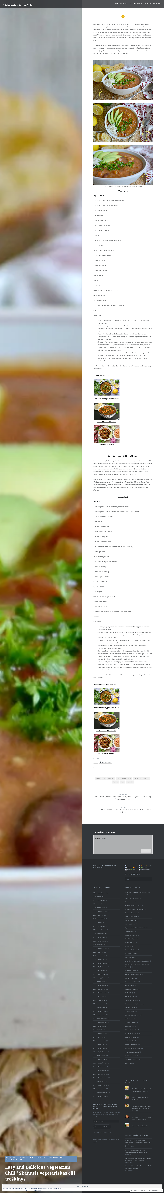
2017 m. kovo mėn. (99, 1081)
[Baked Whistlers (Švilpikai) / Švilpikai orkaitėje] (138, 1095)
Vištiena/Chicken (130, 1055)
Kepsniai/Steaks (130, 942)
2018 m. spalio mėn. (99, 1015)
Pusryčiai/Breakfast (131, 981)
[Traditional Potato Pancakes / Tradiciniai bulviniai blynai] (138, 1086)
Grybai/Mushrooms (131, 920)
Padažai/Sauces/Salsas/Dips (134, 974)
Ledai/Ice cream (130, 957)
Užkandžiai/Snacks (131, 1030)
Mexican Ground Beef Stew (107, 444)
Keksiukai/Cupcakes (131, 939)
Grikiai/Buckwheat (131, 916)
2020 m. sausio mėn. (99, 959)
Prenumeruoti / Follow (102, 1127)
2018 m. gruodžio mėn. (100, 1007)
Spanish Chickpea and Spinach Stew (106, 422)
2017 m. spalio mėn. (99, 1055)
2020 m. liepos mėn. (99, 937)
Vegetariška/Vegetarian (14, 1159)
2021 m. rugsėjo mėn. (99, 904)
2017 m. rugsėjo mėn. (99, 1059)
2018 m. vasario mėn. (99, 1041)
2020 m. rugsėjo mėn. (99, 930)
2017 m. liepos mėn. (99, 1067)
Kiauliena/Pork (129, 946)
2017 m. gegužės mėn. (100, 1074)
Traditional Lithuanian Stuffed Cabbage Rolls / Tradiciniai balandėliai (141, 1108)
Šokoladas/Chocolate (131, 1059)
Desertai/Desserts (131, 913)
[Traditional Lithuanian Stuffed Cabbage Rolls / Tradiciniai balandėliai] (138, 1103)
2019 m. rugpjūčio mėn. (100, 978)
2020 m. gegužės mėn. (100, 944)
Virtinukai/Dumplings (132, 1052)
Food (103, 778)
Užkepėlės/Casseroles (132, 1033)
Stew (122, 782)
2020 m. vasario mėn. (99, 956)
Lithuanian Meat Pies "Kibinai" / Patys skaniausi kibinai (142, 1118)
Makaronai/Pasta (130, 970)
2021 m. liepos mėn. (99, 907)
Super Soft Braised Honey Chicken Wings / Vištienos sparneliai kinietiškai (138, 1159)
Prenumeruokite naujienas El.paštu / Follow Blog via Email (105, 1106)
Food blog (111, 778)
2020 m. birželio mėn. (99, 941)
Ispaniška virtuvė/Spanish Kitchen (135, 927)
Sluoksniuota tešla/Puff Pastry (134, 1004)
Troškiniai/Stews (59, 1157)
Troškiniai (130, 782)
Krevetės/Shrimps (131, 950)
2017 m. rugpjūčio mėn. (100, 1063)
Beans (98, 778)
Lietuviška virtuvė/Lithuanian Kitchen (136, 961)
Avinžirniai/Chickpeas (132, 898)
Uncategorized (129, 1026)
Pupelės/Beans (47, 1157)
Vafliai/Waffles (129, 1041)
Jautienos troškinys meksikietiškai (106, 753)
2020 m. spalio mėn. (99, 926)
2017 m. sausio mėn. (99, 1089)
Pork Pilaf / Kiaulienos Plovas (141, 1126)
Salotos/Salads (129, 996)
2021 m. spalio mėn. (99, 900)
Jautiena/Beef (129, 931)
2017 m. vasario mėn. (99, 1085)
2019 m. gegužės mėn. (100, 989)
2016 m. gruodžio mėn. (100, 1092)
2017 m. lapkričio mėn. (100, 1052)
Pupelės (115, 782)
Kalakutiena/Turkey (131, 935)
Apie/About (137, 4)
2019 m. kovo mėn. (99, 996)
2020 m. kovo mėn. (99, 952)
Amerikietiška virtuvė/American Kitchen (137, 892)
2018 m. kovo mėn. (99, 1037)
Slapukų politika (37, 1190)
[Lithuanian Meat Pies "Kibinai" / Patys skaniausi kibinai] (138, 1114)
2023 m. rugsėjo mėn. (99, 893)
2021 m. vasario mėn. (99, 919)
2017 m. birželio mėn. (99, 1070)
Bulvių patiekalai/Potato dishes (134, 909)
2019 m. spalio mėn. (99, 970)
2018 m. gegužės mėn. (100, 1029)
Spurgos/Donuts (130, 1007)
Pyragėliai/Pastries (131, 989)
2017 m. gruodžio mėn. (100, 1048)
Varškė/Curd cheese (131, 1044)
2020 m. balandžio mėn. (100, 948)
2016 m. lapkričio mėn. (100, 1096)
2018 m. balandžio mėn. (100, 1033)
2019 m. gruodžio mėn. (100, 963)
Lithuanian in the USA (18, 5)
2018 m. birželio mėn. (99, 1026)
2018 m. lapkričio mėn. (100, 1011)
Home (116, 4)
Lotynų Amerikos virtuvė (141, 778)
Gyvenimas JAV (125, 4)
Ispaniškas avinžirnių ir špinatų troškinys (106, 731)
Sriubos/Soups (129, 1011)
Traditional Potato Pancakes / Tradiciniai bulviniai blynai (141, 1090)
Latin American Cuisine (124, 778)
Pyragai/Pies (129, 985)
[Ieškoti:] (138, 879)
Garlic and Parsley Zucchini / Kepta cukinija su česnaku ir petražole (138, 1167)
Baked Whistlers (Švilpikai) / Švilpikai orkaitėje (141, 1099)
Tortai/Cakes (129, 1019)
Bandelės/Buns (130, 902)
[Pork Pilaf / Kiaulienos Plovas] (138, 1123)
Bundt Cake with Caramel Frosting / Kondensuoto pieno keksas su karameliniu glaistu (138, 1142)
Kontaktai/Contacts (152, 4)
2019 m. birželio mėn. (99, 985)
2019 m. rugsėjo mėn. (99, 974)
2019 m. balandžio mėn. (100, 993)
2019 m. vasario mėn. (99, 1000)
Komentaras (146, 851)
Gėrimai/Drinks (130, 924)
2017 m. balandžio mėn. (100, 1078)
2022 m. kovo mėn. (99, 896)
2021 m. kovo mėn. (99, 915)
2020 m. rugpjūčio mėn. (100, 933)
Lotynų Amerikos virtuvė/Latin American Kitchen (23, 1157)
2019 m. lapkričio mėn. (100, 967)
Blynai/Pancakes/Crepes (132, 905)
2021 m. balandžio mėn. (100, 911)
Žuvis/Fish (128, 1063)
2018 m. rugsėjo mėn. (99, 1018)
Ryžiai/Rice (128, 993)
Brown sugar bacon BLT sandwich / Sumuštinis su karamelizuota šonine (136, 1151)
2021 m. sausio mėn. (99, 922)
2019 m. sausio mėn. (99, 1004)
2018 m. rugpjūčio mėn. (100, 1022)
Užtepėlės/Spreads (131, 1037)
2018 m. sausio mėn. (99, 1044)
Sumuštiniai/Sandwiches (132, 1015)
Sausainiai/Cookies (131, 1000)
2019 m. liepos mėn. (99, 981)
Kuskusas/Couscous (131, 953)
